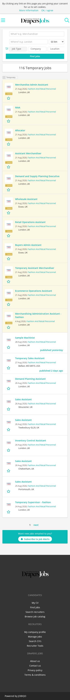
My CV (35, 602)
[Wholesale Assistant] (9, 201)
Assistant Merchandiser (28, 153)
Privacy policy (35, 670)
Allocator (20, 130)
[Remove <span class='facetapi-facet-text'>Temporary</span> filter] (4, 77)
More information (28, 10)
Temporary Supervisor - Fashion (33, 502)
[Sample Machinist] (9, 340)
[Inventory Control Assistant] (9, 443)
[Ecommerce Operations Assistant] (9, 293)
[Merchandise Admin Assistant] (9, 87)
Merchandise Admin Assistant (31, 84)
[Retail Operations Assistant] (9, 224)
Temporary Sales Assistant (30, 358)
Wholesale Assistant (26, 199)
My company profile (35, 632)
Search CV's (35, 641)
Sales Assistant (23, 399)
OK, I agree (47, 10)
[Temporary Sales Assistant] (9, 361)
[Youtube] (46, 585)
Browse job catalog (35, 616)
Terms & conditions (35, 674)
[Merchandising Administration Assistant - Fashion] (9, 316)
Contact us (35, 665)
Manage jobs (35, 636)
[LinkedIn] (35, 585)
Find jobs (35, 607)
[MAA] (9, 110)
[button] (7, 48)
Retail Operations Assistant (30, 222)
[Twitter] (30, 585)
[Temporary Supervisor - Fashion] (9, 505)
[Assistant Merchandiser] (9, 156)
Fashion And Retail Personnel (42, 89)
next (36, 524)
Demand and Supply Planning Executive (37, 176)
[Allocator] (9, 133)
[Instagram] (41, 585)
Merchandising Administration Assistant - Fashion (38, 315)
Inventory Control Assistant (30, 440)
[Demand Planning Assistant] (9, 381)
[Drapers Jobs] (35, 20)
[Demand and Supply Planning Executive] (9, 179)
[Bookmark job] (9, 98)
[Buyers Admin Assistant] (9, 247)
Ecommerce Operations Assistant (33, 290)
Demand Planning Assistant (30, 378)
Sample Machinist (25, 337)
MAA (17, 107)
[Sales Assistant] (9, 402)
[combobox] (36, 34)
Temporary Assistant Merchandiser (34, 268)
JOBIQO (22, 696)
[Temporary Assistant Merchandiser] (9, 270)
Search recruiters (35, 611)
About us (35, 661)
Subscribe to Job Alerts (36, 539)
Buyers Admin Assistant (28, 245)
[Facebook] (24, 585)
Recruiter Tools (35, 645)
